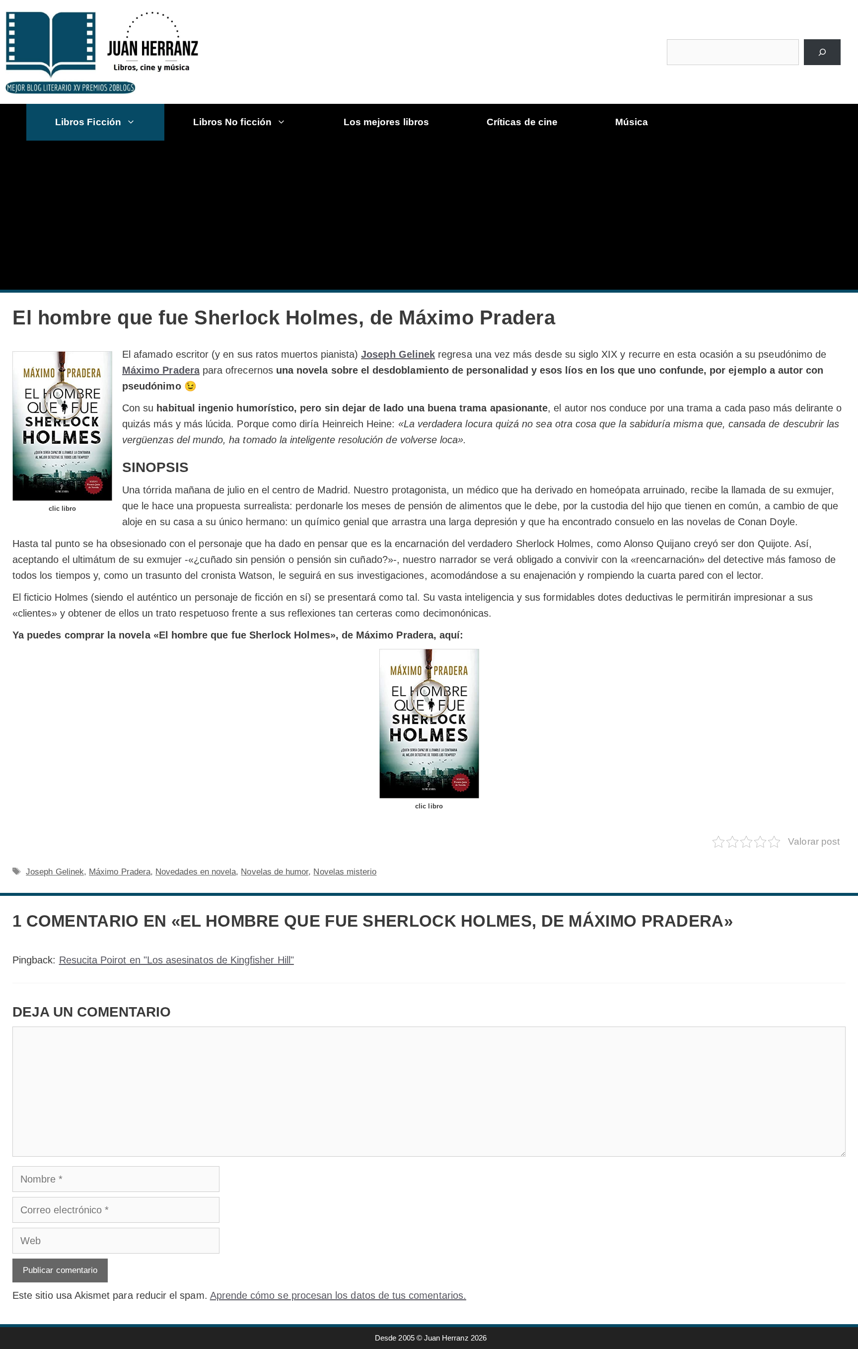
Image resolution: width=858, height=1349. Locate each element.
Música (631, 122)
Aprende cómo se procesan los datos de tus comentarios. (338, 1295)
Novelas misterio (344, 871)
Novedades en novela (195, 871)
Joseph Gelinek (398, 354)
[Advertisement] (433, 215)
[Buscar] (822, 52)
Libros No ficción (232, 122)
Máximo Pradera (161, 370)
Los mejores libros (386, 122)
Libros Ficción (88, 122)
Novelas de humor (274, 871)
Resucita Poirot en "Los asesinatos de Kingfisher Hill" (176, 959)
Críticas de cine (522, 122)
